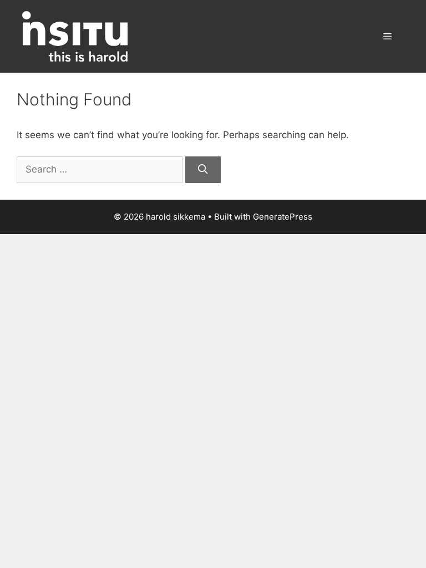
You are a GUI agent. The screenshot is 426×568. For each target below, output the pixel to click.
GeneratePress (282, 216)
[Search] (203, 169)
